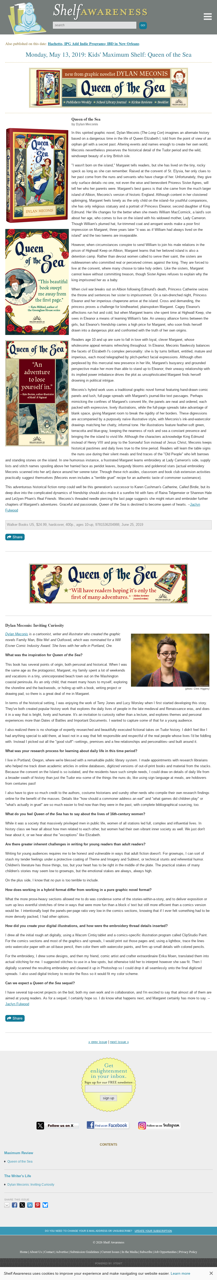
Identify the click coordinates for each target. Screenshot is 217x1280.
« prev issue (97, 1042)
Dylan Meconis (16, 634)
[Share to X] (22, 1205)
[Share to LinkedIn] (30, 1205)
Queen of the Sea (20, 1161)
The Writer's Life (17, 1176)
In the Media (130, 1252)
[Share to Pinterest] (37, 1205)
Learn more (180, 1273)
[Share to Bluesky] (45, 1205)
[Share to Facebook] (14, 1205)
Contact (49, 1252)
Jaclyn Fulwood (17, 1004)
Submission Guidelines (84, 1252)
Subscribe (146, 1252)
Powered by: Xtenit (108, 1263)
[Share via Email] (7, 1205)
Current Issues (110, 1252)
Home (24, 1252)
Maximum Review (18, 1153)
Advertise (62, 1252)
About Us (36, 1252)
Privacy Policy (188, 1252)
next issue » (119, 1042)
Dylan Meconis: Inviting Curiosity (30, 1184)
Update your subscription (153, 1230)
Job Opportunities (165, 1252)
